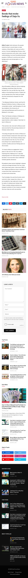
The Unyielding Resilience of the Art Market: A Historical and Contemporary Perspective (18, 376)
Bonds (3, 10)
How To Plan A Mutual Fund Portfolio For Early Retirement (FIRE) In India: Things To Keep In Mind (14, 406)
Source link (5, 197)
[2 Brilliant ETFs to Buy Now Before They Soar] (5, 492)
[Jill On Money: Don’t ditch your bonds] (14, 265)
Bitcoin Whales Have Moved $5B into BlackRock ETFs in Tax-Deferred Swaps (18, 367)
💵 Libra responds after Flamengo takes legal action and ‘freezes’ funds (17, 548)
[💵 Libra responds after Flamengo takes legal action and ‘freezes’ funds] (5, 548)
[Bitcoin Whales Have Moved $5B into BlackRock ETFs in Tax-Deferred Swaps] (5, 367)
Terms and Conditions (15, 574)
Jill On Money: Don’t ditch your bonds (11, 274)
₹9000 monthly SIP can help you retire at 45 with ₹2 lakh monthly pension (18, 557)
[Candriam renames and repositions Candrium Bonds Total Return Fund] (14, 220)
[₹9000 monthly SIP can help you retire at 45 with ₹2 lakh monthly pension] (5, 557)
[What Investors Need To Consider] (5, 474)
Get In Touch (11, 572)
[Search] (26, 3)
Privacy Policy (18, 572)
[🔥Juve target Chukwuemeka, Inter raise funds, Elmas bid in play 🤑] (5, 539)
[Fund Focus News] (15, 3)
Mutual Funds (5, 402)
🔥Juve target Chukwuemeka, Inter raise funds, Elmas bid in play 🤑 (17, 539)
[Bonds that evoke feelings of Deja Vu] (14, 30)
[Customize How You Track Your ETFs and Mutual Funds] (5, 432)
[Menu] (2, 3)
